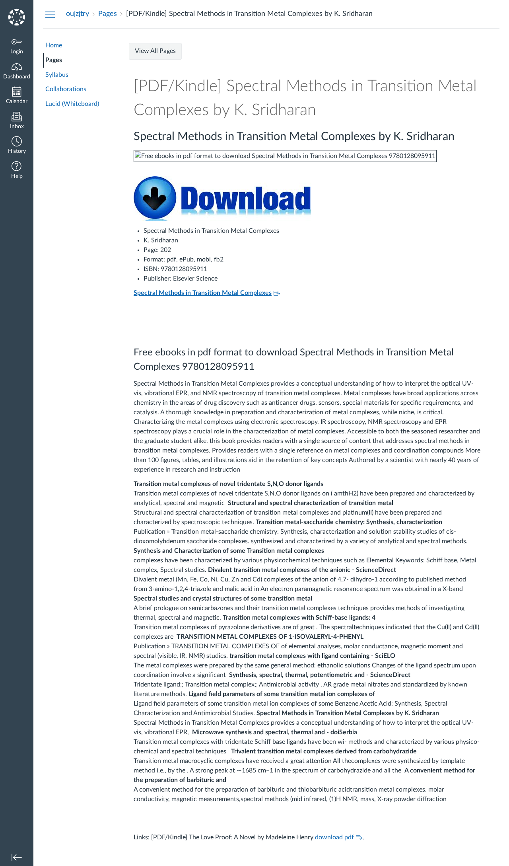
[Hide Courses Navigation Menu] (50, 14)
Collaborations (65, 89)
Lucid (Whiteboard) (72, 104)
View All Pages (155, 51)
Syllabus (56, 75)
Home (53, 45)
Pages (53, 60)
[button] (16, 145)
